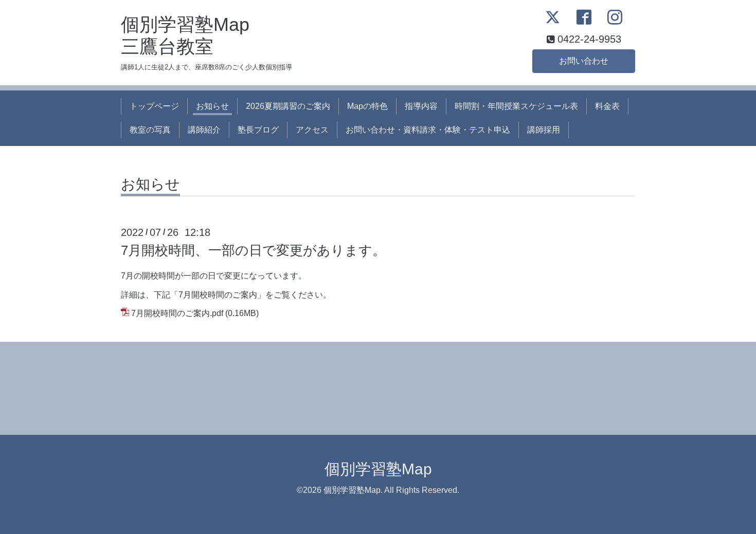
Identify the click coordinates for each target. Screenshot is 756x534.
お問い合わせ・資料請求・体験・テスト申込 (428, 129)
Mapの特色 (367, 106)
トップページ (154, 106)
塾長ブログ (258, 129)
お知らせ (212, 106)
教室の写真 (150, 129)
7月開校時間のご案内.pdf (177, 313)
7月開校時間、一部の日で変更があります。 (253, 250)
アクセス (312, 129)
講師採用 (543, 129)
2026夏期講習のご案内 (288, 106)
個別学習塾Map (378, 469)
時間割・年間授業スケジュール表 (516, 106)
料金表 (607, 106)
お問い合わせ (583, 61)
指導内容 (421, 106)
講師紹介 (204, 129)
